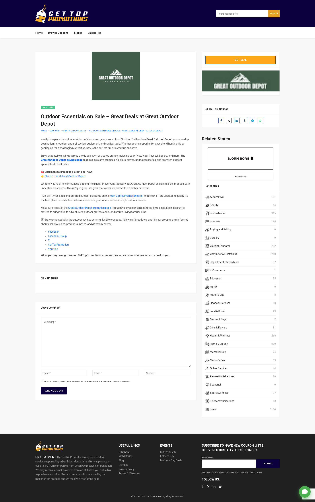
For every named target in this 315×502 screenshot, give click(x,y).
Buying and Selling (220, 229)
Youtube (53, 249)
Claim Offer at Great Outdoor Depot (64, 176)
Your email (208, 457)
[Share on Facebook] (221, 120)
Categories (94, 32)
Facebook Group (57, 236)
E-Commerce (217, 270)
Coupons (54, 131)
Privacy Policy (126, 469)
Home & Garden (219, 343)
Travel (213, 409)
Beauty (214, 205)
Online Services (219, 368)
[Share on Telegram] (252, 120)
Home (39, 32)
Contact (123, 464)
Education (215, 278)
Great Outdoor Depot (74, 131)
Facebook (53, 231)
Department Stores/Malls (224, 262)
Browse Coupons (58, 32)
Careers (214, 237)
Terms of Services (129, 473)
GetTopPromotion (58, 244)
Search (274, 14)
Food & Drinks (217, 311)
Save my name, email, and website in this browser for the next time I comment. (87, 381)
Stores (78, 32)
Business (215, 221)
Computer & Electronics (223, 253)
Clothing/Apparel (220, 245)
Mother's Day (217, 360)
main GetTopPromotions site (126, 195)
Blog (121, 460)
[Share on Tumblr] (244, 120)
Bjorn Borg (241, 177)
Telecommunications (222, 401)
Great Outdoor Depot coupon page (61, 159)
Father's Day (217, 294)
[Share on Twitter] (229, 120)
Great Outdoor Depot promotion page (89, 207)
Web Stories (126, 456)
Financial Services (220, 302)
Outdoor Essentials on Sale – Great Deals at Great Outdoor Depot (126, 131)
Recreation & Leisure (222, 376)
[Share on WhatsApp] (260, 120)
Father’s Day (167, 456)
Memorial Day (218, 352)
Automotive (217, 196)
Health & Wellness (220, 335)
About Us (124, 451)
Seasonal (215, 384)
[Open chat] (305, 492)
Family (213, 286)
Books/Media (217, 213)
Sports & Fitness (219, 392)
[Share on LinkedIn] (237, 120)
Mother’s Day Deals (171, 460)
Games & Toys (218, 319)
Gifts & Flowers (218, 327)
